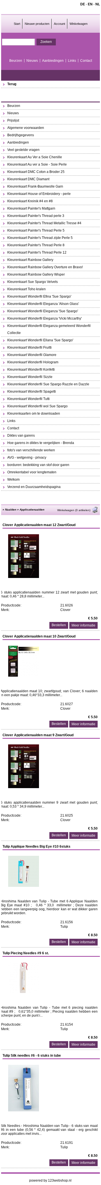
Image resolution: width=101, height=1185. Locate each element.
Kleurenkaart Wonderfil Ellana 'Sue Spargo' (40, 340)
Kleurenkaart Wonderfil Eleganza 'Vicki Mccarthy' (44, 318)
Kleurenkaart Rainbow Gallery (30, 260)
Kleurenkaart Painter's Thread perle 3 (35, 216)
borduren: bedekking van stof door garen (38, 465)
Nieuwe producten (37, 23)
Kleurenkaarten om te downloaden (33, 413)
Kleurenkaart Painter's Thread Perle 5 (36, 230)
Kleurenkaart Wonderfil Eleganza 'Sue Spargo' (42, 311)
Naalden (10, 509)
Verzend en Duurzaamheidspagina (34, 487)
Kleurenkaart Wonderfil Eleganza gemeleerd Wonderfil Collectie (49, 329)
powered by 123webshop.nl (50, 1180)
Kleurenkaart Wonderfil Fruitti (29, 347)
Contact (86, 60)
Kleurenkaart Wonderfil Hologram (32, 362)
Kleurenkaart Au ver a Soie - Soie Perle (37, 164)
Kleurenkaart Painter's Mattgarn (31, 208)
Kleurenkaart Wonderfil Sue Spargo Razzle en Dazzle (48, 384)
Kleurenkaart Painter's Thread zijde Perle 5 (40, 238)
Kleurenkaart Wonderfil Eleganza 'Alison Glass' (43, 304)
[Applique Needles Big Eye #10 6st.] (23, 886)
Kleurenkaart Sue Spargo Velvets (32, 282)
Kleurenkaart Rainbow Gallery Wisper (36, 274)
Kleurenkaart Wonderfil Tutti (28, 399)
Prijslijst (13, 120)
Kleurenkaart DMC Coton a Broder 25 (36, 172)
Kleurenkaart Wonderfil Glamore (31, 355)
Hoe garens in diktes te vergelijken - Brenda (40, 443)
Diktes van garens (21, 435)
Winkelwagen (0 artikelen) (73, 510)
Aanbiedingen (53, 60)
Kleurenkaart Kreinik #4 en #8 (30, 201)
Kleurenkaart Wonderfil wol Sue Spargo (37, 406)
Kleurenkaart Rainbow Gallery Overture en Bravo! (45, 267)
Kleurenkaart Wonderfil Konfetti (31, 369)
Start (17, 23)
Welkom (13, 480)
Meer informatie (83, 625)
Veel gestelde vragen (23, 150)
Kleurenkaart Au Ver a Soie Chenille (34, 157)
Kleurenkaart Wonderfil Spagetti (31, 391)
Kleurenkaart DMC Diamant (28, 179)
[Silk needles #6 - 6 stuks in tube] (23, 1110)
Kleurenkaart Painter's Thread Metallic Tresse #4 (44, 223)
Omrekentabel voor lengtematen (31, 472)
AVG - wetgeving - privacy (26, 458)
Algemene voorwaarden (25, 128)
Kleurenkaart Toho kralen (26, 289)
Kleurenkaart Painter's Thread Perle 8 (36, 245)
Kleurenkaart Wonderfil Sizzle (29, 377)
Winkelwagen (79, 23)
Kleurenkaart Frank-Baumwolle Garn (35, 186)
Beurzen (15, 60)
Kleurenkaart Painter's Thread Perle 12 (36, 252)
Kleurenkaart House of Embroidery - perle (39, 194)
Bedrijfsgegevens (20, 135)
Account (59, 23)
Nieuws (32, 60)
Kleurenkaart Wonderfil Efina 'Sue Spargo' (39, 296)
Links (72, 60)
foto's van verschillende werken (31, 450)
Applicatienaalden (32, 509)
